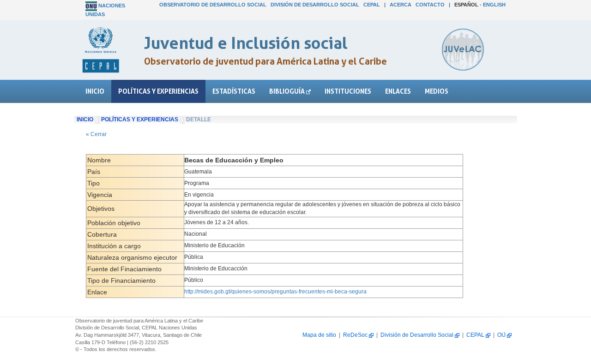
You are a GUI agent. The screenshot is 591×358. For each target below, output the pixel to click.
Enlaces (398, 91)
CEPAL (371, 4)
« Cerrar (96, 134)
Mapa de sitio (319, 335)
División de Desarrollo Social (315, 4)
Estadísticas (233, 91)
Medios (436, 91)
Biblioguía (287, 91)
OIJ (502, 335)
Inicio (94, 91)
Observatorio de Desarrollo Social (212, 4)
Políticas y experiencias (158, 91)
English (494, 4)
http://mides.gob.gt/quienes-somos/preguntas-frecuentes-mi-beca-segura (275, 291)
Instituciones (348, 91)
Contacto (430, 4)
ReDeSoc (356, 335)
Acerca (400, 4)
